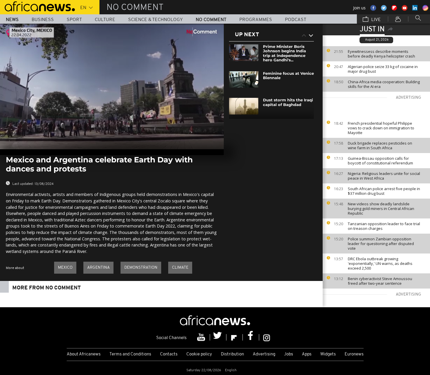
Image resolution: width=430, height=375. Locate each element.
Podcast (295, 20)
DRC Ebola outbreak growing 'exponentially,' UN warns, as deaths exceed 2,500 (380, 263)
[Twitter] (218, 337)
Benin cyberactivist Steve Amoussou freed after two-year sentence (380, 281)
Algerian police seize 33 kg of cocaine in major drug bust (383, 69)
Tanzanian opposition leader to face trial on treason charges (384, 226)
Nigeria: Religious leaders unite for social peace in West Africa (384, 175)
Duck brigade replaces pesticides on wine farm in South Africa (380, 145)
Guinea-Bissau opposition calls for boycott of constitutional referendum (380, 160)
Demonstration (140, 267)
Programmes (255, 20)
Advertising (264, 354)
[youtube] (202, 337)
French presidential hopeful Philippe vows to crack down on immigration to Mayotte (381, 128)
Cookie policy (199, 354)
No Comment (211, 20)
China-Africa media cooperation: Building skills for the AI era (384, 84)
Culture (105, 20)
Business (43, 20)
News (12, 20)
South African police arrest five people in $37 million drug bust (384, 191)
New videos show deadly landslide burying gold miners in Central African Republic (381, 209)
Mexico (65, 267)
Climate (180, 267)
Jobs (288, 354)
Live (375, 20)
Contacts (169, 354)
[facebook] (251, 337)
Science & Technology (155, 20)
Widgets (328, 354)
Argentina (98, 267)
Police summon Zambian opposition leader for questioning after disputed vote (381, 244)
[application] (112, 86)
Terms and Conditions (130, 354)
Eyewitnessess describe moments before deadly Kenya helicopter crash (381, 53)
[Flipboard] (234, 337)
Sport (74, 20)
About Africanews (84, 354)
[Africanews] (37, 6)
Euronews (354, 354)
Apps (307, 354)
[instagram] (266, 337)
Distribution (232, 354)
